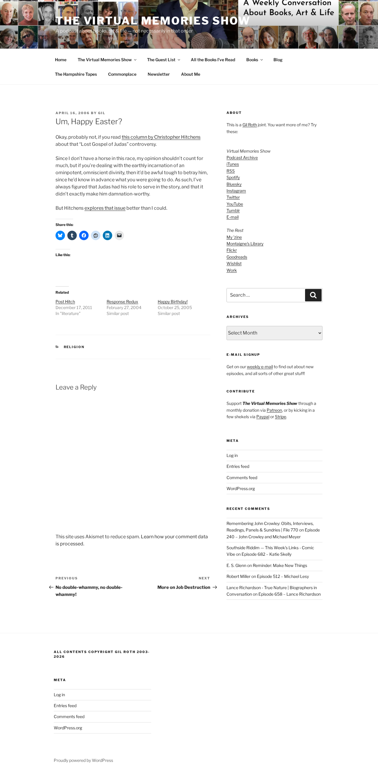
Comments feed (242, 477)
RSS (231, 170)
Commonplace (122, 74)
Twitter (233, 197)
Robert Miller (238, 576)
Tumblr (233, 210)
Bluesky (234, 184)
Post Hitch (65, 301)
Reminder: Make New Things (280, 565)
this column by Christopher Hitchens (161, 137)
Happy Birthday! (173, 301)
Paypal (262, 416)
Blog (278, 59)
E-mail (233, 216)
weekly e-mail (260, 366)
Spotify (233, 177)
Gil (101, 113)
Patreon (274, 410)
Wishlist (234, 263)
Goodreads (237, 256)
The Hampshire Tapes (76, 74)
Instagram (236, 190)
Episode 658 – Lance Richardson (289, 594)
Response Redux (122, 301)
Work (232, 270)
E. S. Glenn (236, 565)
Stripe (280, 416)
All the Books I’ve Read (213, 59)
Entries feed (238, 466)
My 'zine (234, 237)
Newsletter (159, 74)
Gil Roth (249, 124)
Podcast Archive (242, 157)
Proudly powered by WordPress (83, 760)
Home (60, 59)
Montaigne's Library (245, 243)
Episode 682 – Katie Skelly (266, 554)
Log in (232, 455)
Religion (74, 347)
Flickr (232, 250)
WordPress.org (241, 488)
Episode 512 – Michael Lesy (283, 576)
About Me (190, 74)
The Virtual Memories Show (153, 20)
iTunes (233, 164)
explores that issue (105, 208)
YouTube (235, 203)
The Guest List (161, 59)
